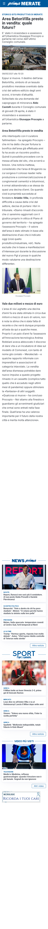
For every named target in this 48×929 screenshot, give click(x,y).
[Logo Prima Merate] (24, 3)
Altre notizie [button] (38, 645)
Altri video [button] (39, 786)
